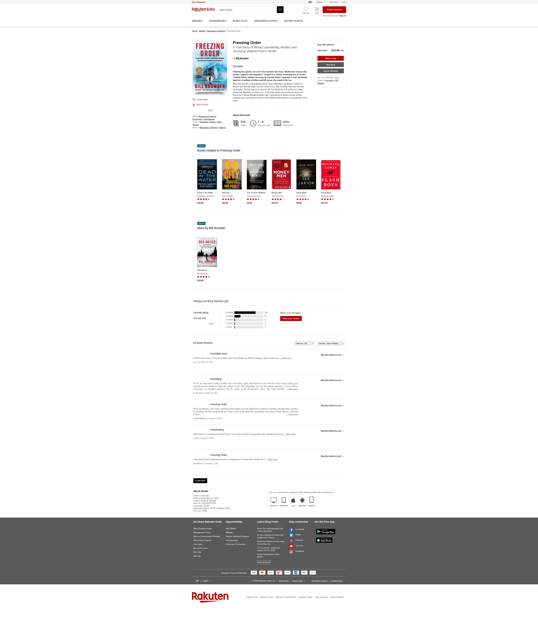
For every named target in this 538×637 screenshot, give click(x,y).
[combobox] (304, 343)
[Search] (280, 9)
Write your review (291, 318)
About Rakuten (337, 597)
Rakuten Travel (305, 597)
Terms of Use (284, 581)
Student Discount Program (237, 536)
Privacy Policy (297, 581)
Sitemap (197, 556)
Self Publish (231, 528)
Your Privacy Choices (319, 581)
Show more (285, 358)
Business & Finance (207, 116)
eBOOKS (197, 20)
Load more (200, 481)
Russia (196, 125)
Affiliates (229, 532)
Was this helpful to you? (331, 355)
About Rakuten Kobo (202, 528)
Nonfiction (204, 122)
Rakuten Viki (251, 597)
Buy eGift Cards (200, 548)
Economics (197, 119)
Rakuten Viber (266, 597)
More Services (321, 597)
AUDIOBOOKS (218, 20)
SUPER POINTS (294, 20)
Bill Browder (242, 58)
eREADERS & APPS (266, 20)
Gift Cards (333, 2)
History (213, 122)
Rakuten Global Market (286, 597)
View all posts (264, 562)
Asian (219, 122)
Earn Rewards (198, 2)
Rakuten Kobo (203, 9)
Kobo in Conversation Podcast (206, 536)
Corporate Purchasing (235, 544)
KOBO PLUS (240, 20)
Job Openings (232, 540)
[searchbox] (251, 9)
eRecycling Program (202, 540)
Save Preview (202, 104)
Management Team (202, 532)
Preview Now (202, 99)
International (208, 119)
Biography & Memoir (209, 127)
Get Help (197, 552)
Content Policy (336, 581)
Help (344, 2)
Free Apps (197, 544)
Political (222, 127)
